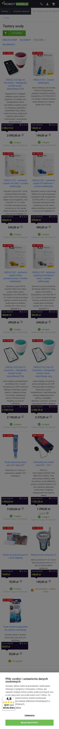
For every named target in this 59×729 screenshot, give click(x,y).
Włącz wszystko (29, 722)
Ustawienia (29, 715)
